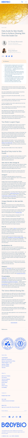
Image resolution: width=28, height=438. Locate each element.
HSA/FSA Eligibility (5, 365)
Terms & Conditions (6, 379)
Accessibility (4, 387)
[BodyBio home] (10, 2)
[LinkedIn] (20, 417)
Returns (3, 384)
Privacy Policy (4, 382)
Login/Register (5, 357)
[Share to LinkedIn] (11, 56)
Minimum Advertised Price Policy (8, 361)
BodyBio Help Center (6, 395)
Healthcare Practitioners (7, 359)
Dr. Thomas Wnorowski (15, 42)
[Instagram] (16, 417)
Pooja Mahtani (12, 51)
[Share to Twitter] (9, 56)
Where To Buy (5, 385)
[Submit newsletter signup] (25, 411)
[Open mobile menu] (26, 2)
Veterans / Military (5, 364)
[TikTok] (13, 417)
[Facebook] (9, 417)
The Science (4, 377)
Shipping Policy (5, 380)
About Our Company (6, 375)
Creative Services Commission (8, 400)
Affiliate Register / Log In (7, 362)
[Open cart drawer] (22, 2)
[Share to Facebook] (6, 56)
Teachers (4, 367)
